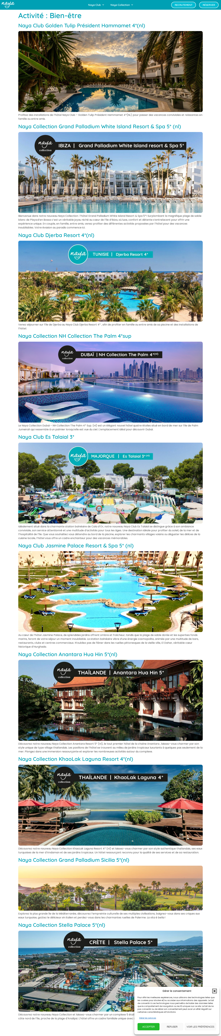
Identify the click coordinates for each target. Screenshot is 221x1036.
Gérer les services (147, 1018)
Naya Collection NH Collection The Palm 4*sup (74, 336)
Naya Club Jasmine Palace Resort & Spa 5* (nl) (76, 545)
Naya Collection (120, 4)
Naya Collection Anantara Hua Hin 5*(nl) (67, 654)
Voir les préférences (200, 1026)
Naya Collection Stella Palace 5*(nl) (61, 925)
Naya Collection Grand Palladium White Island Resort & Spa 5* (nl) (99, 126)
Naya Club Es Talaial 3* (46, 437)
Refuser (172, 1026)
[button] (214, 991)
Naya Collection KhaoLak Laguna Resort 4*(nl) (75, 759)
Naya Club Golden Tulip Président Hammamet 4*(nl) (81, 25)
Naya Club (94, 4)
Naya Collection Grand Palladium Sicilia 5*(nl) (73, 860)
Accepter (148, 1026)
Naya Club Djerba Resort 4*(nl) (56, 235)
